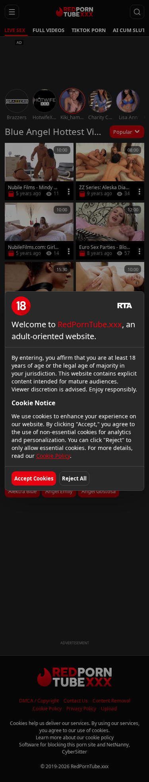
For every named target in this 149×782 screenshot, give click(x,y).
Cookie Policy (53, 455)
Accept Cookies (33, 478)
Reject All (74, 478)
